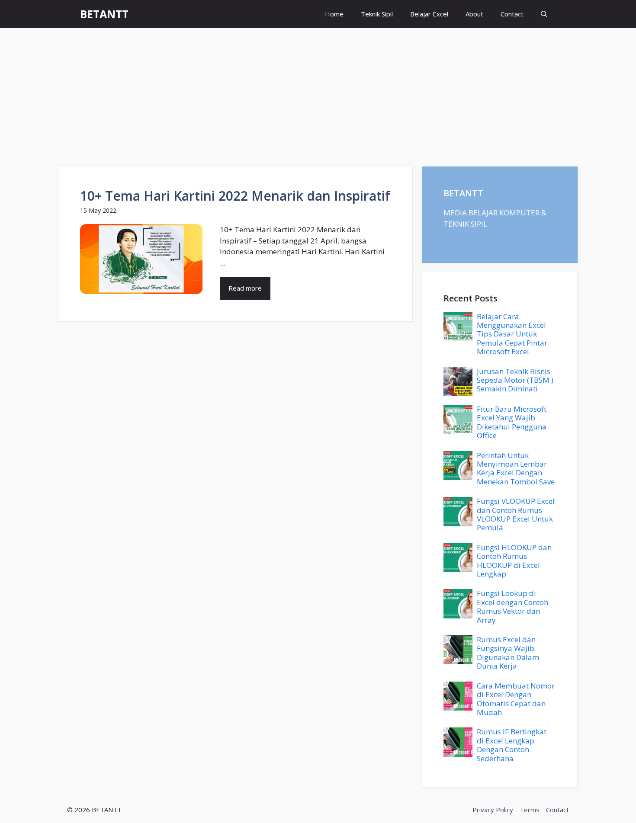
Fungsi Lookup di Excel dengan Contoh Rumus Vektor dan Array (512, 606)
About (474, 14)
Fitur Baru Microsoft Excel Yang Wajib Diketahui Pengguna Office (511, 422)
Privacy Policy (492, 809)
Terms (530, 809)
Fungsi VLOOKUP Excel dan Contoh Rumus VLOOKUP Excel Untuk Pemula (516, 514)
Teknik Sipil (377, 14)
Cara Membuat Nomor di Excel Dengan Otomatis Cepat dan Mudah (516, 699)
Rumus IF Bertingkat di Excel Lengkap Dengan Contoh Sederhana (511, 745)
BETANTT (104, 13)
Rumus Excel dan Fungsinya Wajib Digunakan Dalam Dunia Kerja (508, 652)
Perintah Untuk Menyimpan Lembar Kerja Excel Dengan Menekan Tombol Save (516, 468)
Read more (245, 288)
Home (334, 14)
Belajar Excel (429, 14)
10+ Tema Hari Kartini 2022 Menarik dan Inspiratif (235, 196)
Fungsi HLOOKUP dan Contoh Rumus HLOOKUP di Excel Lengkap (514, 560)
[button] (544, 14)
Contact (512, 14)
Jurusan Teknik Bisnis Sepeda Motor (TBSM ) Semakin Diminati (515, 380)
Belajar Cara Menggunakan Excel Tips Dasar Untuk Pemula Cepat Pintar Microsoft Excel (512, 334)
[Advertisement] (318, 93)
